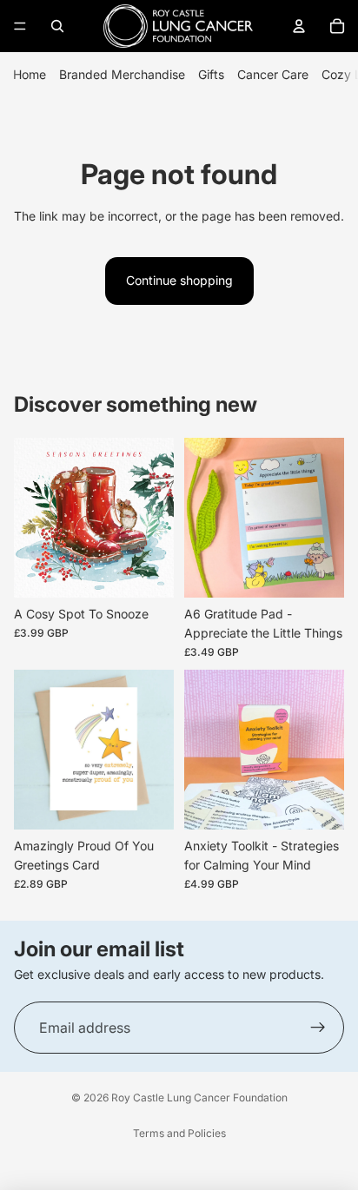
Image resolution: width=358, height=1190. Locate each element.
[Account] (299, 26)
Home (29, 74)
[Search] (57, 26)
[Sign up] (318, 1027)
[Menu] (20, 26)
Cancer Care (272, 74)
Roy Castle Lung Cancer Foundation (199, 1097)
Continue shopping (179, 280)
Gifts (211, 74)
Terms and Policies (179, 1133)
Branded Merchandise (122, 74)
